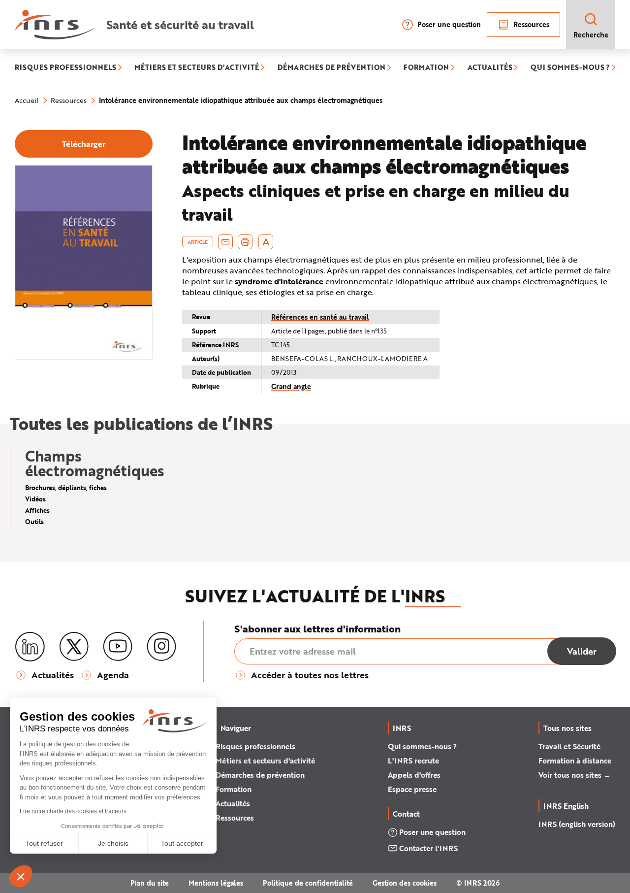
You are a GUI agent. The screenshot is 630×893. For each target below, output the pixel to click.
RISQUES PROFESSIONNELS (65, 68)
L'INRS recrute (413, 760)
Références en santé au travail (320, 317)
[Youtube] (117, 646)
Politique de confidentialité (308, 883)
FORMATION (426, 68)
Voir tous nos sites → (574, 774)
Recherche (590, 35)
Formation (234, 789)
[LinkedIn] (30, 646)
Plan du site (149, 883)
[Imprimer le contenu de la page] (245, 242)
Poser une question (449, 24)
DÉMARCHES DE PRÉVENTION (331, 68)
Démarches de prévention (260, 774)
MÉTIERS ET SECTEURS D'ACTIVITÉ (196, 68)
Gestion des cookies (405, 883)
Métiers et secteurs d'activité (265, 760)
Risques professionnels (255, 746)
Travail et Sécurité (569, 746)
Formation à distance (574, 760)
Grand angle (291, 386)
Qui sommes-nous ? (422, 746)
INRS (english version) (576, 824)
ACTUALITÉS (490, 68)
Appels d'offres (414, 774)
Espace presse (412, 789)
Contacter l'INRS (428, 848)
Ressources (531, 24)
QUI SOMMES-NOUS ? (570, 68)
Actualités (233, 803)
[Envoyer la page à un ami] (225, 241)
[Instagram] (161, 646)
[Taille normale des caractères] (266, 241)
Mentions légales (216, 883)
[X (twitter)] (74, 646)
